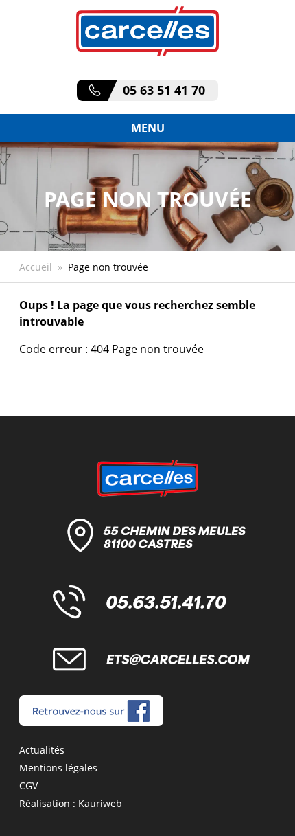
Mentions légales (58, 767)
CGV (28, 785)
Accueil (35, 266)
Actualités (41, 749)
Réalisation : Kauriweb (70, 803)
